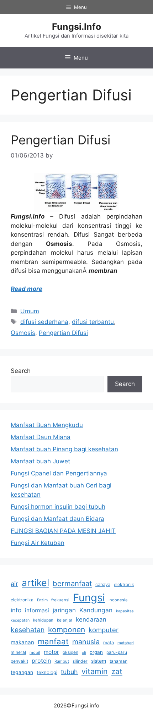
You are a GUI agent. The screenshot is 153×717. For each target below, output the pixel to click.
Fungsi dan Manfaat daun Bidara (57, 518)
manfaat (53, 641)
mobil (35, 652)
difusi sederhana (44, 321)
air (14, 584)
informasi (37, 610)
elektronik (124, 584)
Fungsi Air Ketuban (37, 542)
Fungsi (89, 597)
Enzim (42, 600)
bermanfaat (72, 583)
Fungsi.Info (76, 26)
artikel (35, 582)
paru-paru (116, 652)
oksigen (70, 652)
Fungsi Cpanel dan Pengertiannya (59, 473)
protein (41, 660)
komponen (66, 629)
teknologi (47, 672)
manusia (86, 642)
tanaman (118, 661)
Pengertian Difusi (60, 139)
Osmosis (23, 332)
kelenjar (64, 620)
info (16, 610)
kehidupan (43, 620)
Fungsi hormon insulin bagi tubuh (58, 506)
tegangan (22, 672)
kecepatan (20, 620)
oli (84, 652)
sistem (98, 661)
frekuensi (60, 599)
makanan (22, 642)
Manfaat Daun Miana (40, 437)
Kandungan (95, 610)
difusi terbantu (93, 321)
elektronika (22, 599)
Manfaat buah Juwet (40, 461)
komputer (103, 630)
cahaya (102, 584)
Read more (26, 288)
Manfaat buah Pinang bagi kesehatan (64, 449)
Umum (29, 311)
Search (21, 370)
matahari (125, 642)
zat (116, 671)
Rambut (61, 661)
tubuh (69, 671)
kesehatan (27, 629)
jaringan (64, 610)
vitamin (94, 671)
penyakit (19, 661)
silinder (80, 661)
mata (108, 642)
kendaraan (91, 619)
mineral (18, 652)
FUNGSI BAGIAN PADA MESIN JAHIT (63, 530)
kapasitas (125, 611)
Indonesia (118, 599)
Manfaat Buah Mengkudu (47, 425)
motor (51, 652)
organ (96, 652)
